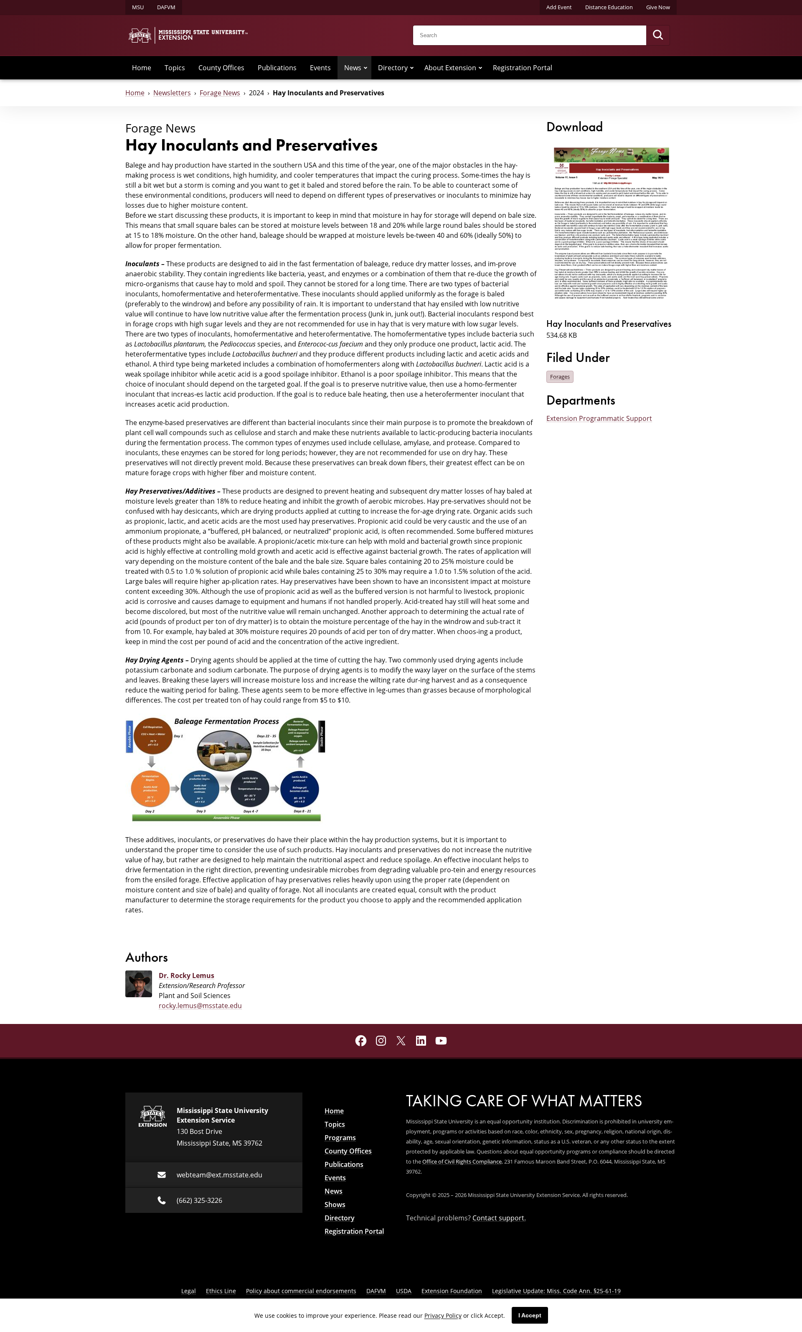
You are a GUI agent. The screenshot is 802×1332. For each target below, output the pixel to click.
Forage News (220, 92)
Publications (277, 67)
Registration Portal (522, 67)
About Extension (450, 67)
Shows (335, 1204)
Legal (188, 1291)
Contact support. (499, 1217)
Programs (340, 1137)
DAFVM (166, 7)
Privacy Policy (443, 1315)
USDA (403, 1291)
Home (141, 67)
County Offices (221, 67)
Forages (560, 376)
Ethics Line (221, 1291)
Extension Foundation (451, 1291)
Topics (175, 67)
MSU (138, 7)
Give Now (658, 7)
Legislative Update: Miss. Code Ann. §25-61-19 (556, 1291)
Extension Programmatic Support (599, 418)
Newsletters (172, 92)
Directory (393, 67)
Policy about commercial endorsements (301, 1291)
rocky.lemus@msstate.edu (200, 1005)
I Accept (529, 1315)
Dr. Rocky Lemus (186, 975)
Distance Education (609, 7)
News (352, 67)
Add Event (559, 7)
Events (320, 67)
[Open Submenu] (365, 67)
